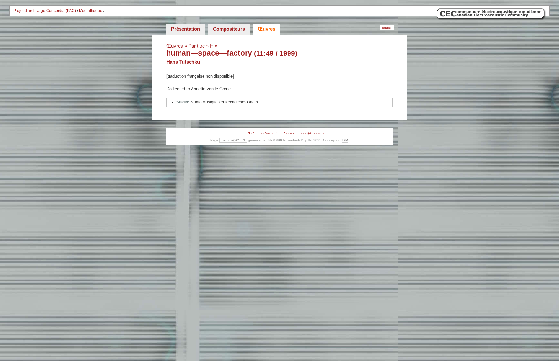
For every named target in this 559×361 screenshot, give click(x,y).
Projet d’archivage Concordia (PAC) (44, 11)
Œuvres (266, 29)
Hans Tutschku (183, 62)
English (387, 27)
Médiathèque (90, 11)
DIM (345, 140)
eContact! (269, 133)
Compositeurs (229, 29)
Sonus (289, 133)
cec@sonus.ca (313, 133)
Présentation (185, 29)
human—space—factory (209, 53)
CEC (250, 133)
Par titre (196, 45)
